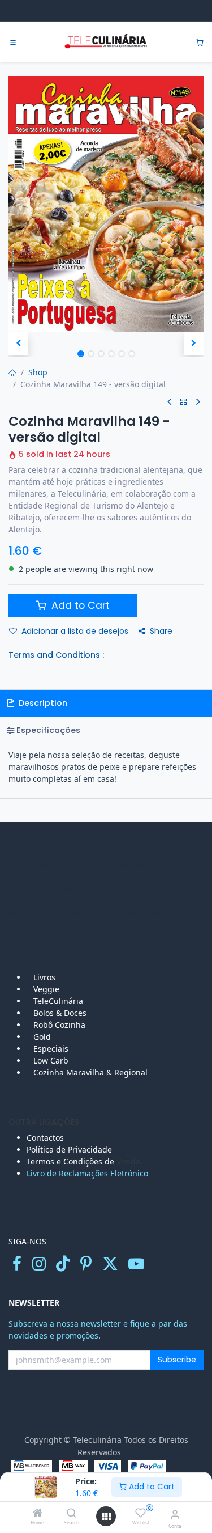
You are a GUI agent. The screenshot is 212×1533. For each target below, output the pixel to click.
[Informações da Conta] (175, 1514)
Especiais (52, 1048)
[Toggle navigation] (13, 42)
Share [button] (161, 631)
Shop (37, 372)
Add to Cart (151, 1486)
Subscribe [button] (177, 1359)
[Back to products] (184, 402)
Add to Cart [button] (79, 605)
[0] (200, 42)
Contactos (46, 1137)
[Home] (37, 1513)
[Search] (71, 1513)
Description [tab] (41, 703)
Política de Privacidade (69, 1149)
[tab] (106, 730)
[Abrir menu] (106, 1516)
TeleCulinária (57, 1001)
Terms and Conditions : (56, 654)
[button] (18, 343)
